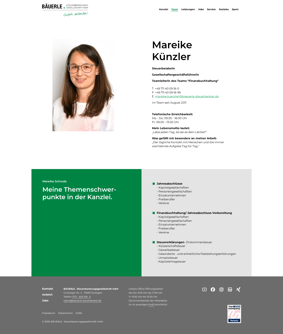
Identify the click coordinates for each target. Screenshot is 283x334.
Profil (151, 304)
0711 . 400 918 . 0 (81, 296)
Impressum (48, 313)
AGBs (79, 313)
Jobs (45, 300)
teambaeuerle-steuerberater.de (82, 300)
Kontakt (47, 288)
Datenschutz (65, 313)
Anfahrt (47, 294)
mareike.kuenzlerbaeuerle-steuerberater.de (187, 96)
